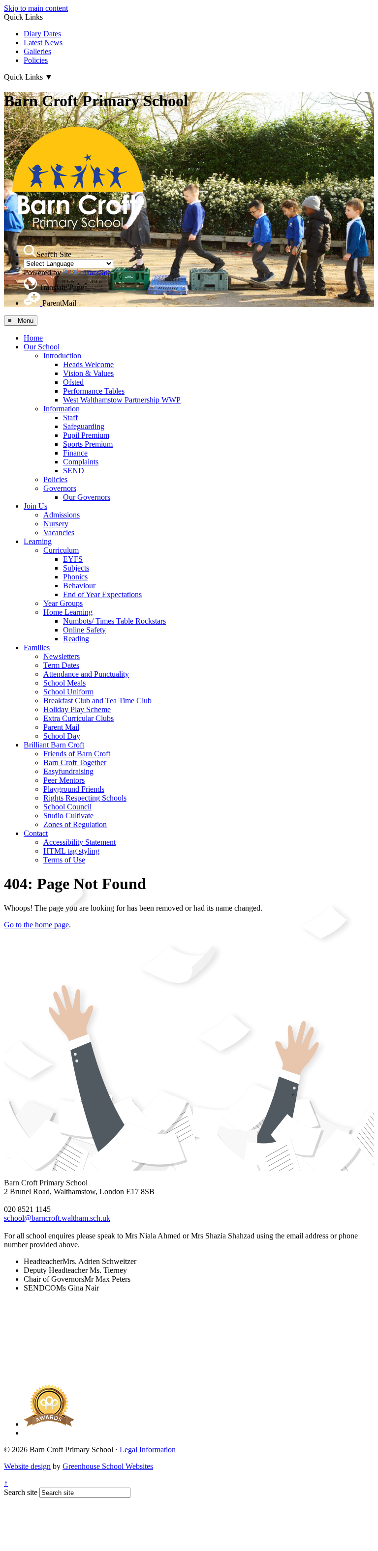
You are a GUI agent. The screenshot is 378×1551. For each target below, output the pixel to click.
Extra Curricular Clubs (78, 718)
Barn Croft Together (74, 762)
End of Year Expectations (102, 594)
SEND (73, 470)
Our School (42, 347)
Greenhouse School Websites (108, 1466)
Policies (36, 60)
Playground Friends (73, 789)
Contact (36, 833)
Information (61, 408)
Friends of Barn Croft (76, 753)
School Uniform (68, 692)
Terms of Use (64, 860)
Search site (20, 1492)
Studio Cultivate (68, 815)
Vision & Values (88, 373)
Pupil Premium (86, 435)
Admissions (61, 515)
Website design (27, 1466)
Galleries (37, 51)
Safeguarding (83, 426)
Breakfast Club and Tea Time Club (97, 700)
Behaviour (79, 585)
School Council (67, 807)
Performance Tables (94, 391)
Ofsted (73, 382)
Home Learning (68, 612)
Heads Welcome (88, 364)
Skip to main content (36, 8)
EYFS (73, 559)
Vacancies (58, 532)
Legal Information (148, 1449)
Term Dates (61, 665)
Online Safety (84, 630)
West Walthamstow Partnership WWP (122, 400)
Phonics (75, 577)
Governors (59, 488)
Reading (76, 638)
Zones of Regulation (75, 824)
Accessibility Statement (79, 842)
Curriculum (61, 550)
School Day (61, 736)
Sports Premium (88, 444)
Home (33, 338)
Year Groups (63, 603)
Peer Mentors (64, 780)
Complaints (80, 462)
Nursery (55, 523)
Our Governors (86, 497)
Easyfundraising (68, 771)
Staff (70, 417)
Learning (38, 541)
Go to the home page (36, 924)
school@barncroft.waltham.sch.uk (57, 1218)
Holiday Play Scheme (77, 709)
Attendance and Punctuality (86, 674)
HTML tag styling (71, 851)
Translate (97, 272)
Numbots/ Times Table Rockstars (114, 621)
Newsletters (61, 656)
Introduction (62, 355)
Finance (75, 453)
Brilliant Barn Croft (54, 745)
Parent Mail (61, 727)
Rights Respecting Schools (84, 798)
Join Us (35, 506)
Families (37, 647)
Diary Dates (42, 33)
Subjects (76, 568)
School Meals (64, 683)
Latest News (43, 42)
